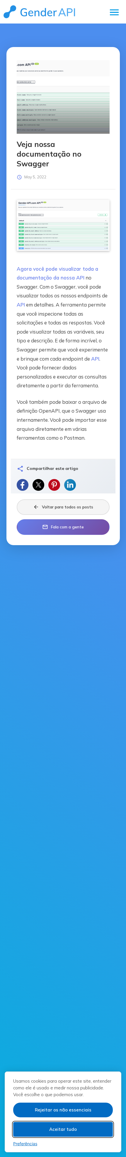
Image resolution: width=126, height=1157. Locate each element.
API (80, 277)
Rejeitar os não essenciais (63, 1110)
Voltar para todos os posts (63, 507)
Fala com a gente (63, 527)
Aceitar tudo (63, 1129)
